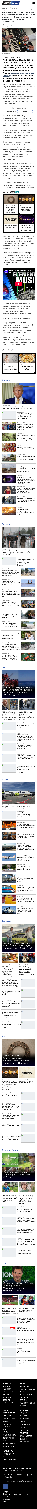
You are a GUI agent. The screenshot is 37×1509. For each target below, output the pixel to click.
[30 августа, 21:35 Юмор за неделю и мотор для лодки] (27, 1073)
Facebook (26, 111)
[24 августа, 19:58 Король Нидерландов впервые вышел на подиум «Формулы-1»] (27, 1300)
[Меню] (33, 3)
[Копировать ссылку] (8, 25)
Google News (11, 111)
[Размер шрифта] (3, 25)
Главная (5, 8)
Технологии (14, 8)
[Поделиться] (12, 25)
